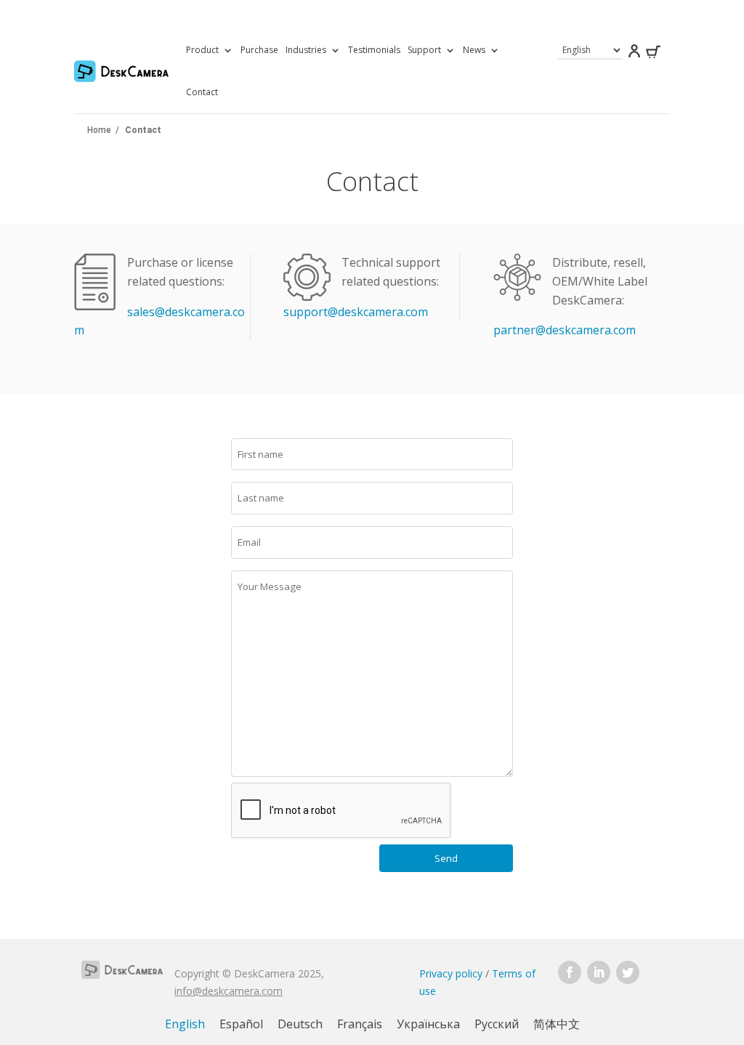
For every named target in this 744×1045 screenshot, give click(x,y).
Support (424, 50)
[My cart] (653, 54)
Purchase (259, 50)
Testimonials (374, 50)
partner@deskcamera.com (564, 330)
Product (202, 50)
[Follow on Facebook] (569, 972)
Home (99, 130)
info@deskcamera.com (228, 991)
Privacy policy (450, 973)
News (474, 50)
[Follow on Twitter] (627, 972)
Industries (306, 50)
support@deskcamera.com (355, 312)
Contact (202, 92)
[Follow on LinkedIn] (598, 972)
